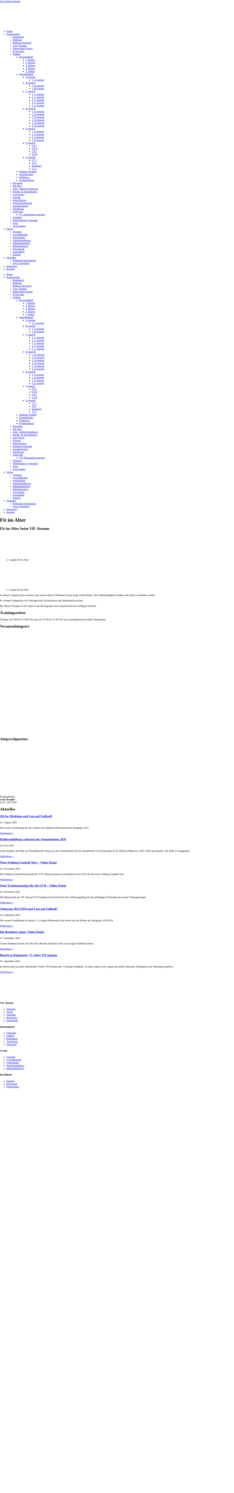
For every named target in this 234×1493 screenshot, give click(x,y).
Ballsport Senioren (22, 42)
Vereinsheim (19, 237)
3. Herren (30, 65)
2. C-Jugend (38, 97)
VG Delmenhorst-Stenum (32, 214)
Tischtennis (18, 209)
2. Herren (30, 62)
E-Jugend (30, 128)
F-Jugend (30, 143)
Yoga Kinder (19, 226)
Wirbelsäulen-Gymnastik (25, 220)
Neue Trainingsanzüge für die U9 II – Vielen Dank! (33, 885)
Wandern (17, 217)
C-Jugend (30, 91)
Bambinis (36, 166)
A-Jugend (30, 77)
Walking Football (27, 171)
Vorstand (17, 231)
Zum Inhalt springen (10, 1)
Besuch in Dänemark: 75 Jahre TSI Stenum (28, 955)
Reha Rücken (19, 200)
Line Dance (19, 194)
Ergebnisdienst (26, 180)
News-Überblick (21, 263)
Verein (9, 229)
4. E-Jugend (38, 140)
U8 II (34, 154)
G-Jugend (30, 157)
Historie (17, 254)
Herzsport (18, 183)
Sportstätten (19, 252)
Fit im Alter (18, 51)
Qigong (16, 197)
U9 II (34, 148)
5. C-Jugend (38, 105)
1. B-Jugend (38, 85)
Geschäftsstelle (20, 234)
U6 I (34, 163)
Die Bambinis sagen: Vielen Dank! (22, 932)
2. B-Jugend (38, 88)
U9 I (34, 146)
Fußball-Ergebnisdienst (24, 260)
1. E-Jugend (38, 131)
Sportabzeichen (20, 206)
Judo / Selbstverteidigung (25, 188)
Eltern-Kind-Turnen (23, 48)
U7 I (34, 160)
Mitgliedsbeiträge (21, 243)
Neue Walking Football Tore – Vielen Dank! (28, 862)
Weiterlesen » (7, 833)
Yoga (15, 223)
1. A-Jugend (38, 80)
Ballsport (17, 40)
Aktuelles (11, 257)
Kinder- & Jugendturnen (25, 191)
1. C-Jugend (38, 94)
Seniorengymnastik (22, 203)
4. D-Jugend (38, 120)
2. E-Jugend (38, 134)
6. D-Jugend (38, 125)
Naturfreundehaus (22, 240)
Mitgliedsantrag (20, 246)
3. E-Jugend (38, 137)
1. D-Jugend (38, 111)
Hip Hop (17, 186)
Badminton (18, 37)
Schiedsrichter (26, 174)
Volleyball (18, 211)
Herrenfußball (26, 57)
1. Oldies (30, 71)
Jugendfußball (26, 74)
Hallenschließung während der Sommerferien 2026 (33, 839)
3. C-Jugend (38, 100)
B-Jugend (30, 82)
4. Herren (30, 68)
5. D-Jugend (38, 123)
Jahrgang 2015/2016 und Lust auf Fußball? (29, 909)
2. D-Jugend (38, 114)
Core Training (20, 45)
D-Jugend (30, 108)
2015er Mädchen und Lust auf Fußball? (26, 816)
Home (9, 31)
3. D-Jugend (38, 117)
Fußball (16, 54)
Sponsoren (11, 266)
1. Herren (30, 60)
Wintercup (24, 177)
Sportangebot (13, 34)
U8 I (34, 151)
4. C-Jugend (38, 103)
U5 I (34, 168)
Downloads (18, 249)
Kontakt (10, 269)
